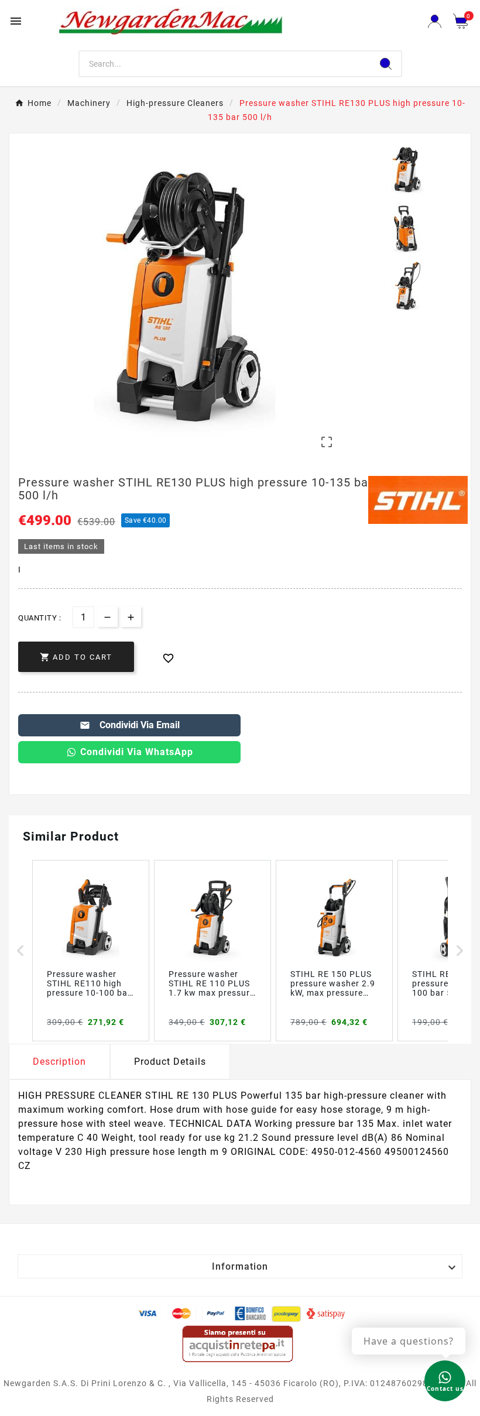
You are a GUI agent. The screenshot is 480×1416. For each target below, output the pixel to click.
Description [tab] (59, 1061)
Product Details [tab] (170, 1061)
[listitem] (90, 950)
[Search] (386, 63)
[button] (20, 951)
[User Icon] (434, 21)
